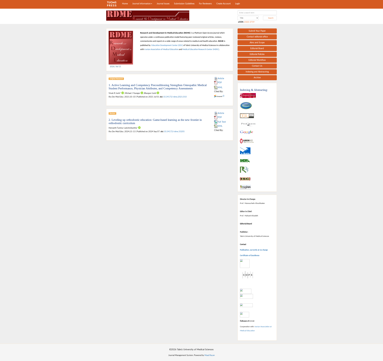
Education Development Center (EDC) (167, 45)
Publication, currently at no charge (254, 250)
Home (125, 4)
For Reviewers (205, 4)
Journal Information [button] (141, 4)
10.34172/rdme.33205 (174, 131)
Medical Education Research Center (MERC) (200, 49)
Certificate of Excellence (249, 256)
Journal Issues (163, 4)
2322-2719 (249, 22)
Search (270, 18)
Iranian (257, 326)
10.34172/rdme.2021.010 (175, 97)
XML (220, 87)
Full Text (222, 122)
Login (237, 4)
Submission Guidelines (184, 4)
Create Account (223, 4)
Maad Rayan (210, 355)
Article (221, 78)
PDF (220, 82)
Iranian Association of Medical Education (161, 49)
